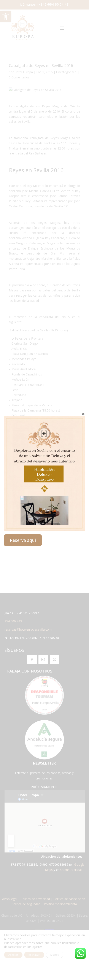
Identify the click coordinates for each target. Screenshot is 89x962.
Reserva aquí (23, 540)
